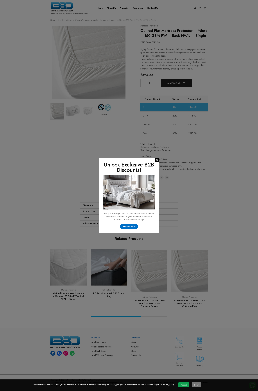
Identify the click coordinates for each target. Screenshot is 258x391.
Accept (184, 385)
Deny (196, 385)
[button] (129, 226)
